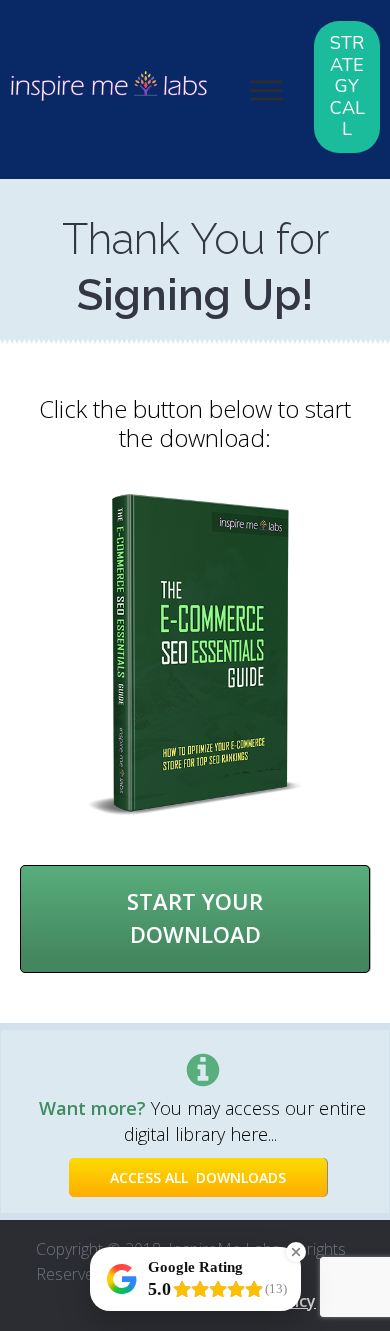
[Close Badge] (296, 1252)
